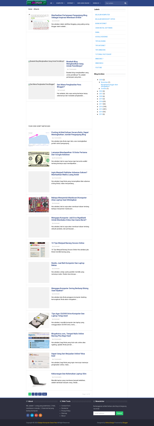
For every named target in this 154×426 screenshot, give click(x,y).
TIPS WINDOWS (100, 50)
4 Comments (57, 178)
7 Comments (72, 69)
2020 (101, 96)
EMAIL (97, 32)
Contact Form (65, 406)
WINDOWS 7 (99, 59)
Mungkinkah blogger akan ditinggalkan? (109, 85)
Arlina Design (109, 422)
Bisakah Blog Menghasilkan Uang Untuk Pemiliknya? (74, 63)
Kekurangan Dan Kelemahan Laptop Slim (68, 374)
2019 (101, 99)
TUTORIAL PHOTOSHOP (103, 54)
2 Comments (57, 138)
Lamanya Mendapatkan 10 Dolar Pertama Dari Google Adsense (69, 153)
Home (30, 9)
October (104, 88)
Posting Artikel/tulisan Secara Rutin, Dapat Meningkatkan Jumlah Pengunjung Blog (70, 133)
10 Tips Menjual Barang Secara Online (67, 243)
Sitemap (64, 413)
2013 (101, 114)
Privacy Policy (65, 411)
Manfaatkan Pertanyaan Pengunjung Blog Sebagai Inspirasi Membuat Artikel (69, 16)
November (104, 82)
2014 (101, 112)
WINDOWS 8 (99, 63)
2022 (101, 91)
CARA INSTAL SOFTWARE (104, 28)
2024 (101, 80)
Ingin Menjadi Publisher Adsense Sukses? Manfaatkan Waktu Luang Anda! (69, 173)
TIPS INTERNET (100, 45)
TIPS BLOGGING (100, 41)
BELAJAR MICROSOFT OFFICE (105, 19)
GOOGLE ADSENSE (101, 37)
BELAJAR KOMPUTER (102, 15)
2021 (101, 94)
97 (40, 394)
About (63, 416)
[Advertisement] (59, 45)
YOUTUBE (98, 67)
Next (44, 394)
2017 (101, 104)
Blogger (125, 422)
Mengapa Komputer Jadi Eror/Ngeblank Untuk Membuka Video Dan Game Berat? (68, 219)
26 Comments (58, 158)
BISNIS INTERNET (101, 23)
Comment (57, 21)
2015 (101, 109)
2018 (101, 101)
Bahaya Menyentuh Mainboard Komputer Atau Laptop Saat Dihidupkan (69, 199)
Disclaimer (64, 408)
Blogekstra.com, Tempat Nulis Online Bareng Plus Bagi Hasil (67, 335)
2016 (101, 106)
